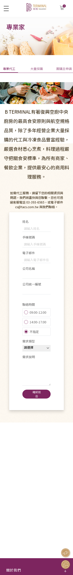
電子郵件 (28, 252)
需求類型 (28, 341)
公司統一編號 (31, 284)
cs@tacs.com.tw (27, 206)
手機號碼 (28, 237)
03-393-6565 (35, 202)
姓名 (25, 221)
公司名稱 (28, 268)
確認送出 (37, 394)
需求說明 (28, 356)
